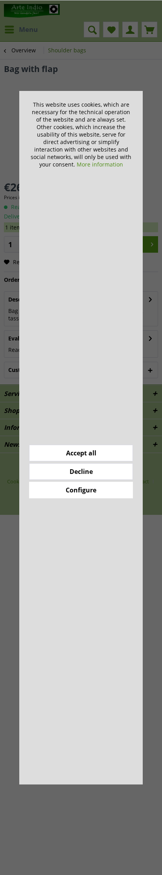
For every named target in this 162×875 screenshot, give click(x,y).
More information (100, 164)
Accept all (81, 453)
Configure (81, 490)
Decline (81, 471)
